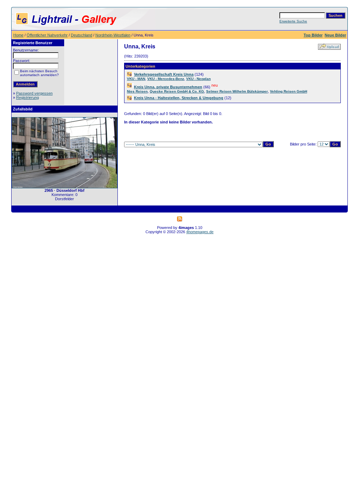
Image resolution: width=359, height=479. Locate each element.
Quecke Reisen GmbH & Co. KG (177, 91)
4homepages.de (200, 232)
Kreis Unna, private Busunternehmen (168, 87)
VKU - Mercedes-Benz (165, 79)
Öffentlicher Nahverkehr (47, 35)
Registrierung (27, 97)
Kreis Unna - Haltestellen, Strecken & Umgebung (178, 98)
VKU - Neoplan (198, 79)
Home (18, 35)
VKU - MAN (136, 79)
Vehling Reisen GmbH (288, 91)
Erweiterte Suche (293, 21)
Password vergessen (34, 93)
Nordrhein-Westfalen (112, 35)
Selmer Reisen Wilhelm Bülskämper (237, 91)
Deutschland (81, 35)
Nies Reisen (137, 91)
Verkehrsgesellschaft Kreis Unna (164, 74)
